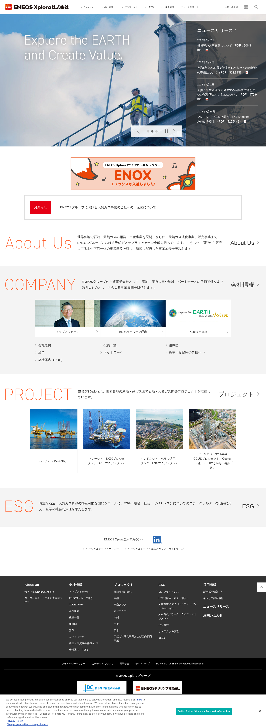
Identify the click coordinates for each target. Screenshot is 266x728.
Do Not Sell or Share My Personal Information (204, 711)
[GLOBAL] (246, 7)
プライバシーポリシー (73, 663)
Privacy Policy (15, 720)
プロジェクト (236, 394)
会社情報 (242, 284)
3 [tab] (156, 131)
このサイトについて (102, 663)
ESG (248, 506)
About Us (242, 243)
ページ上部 (261, 587)
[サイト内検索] (256, 7)
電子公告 (124, 663)
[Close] (260, 711)
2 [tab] (152, 131)
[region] (133, 711)
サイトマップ (143, 663)
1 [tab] (148, 131)
